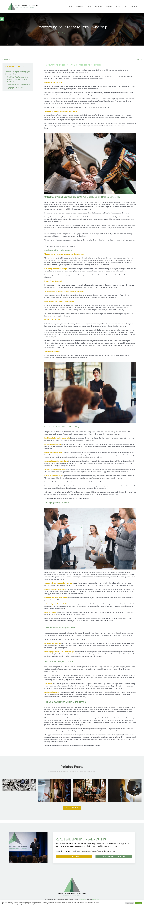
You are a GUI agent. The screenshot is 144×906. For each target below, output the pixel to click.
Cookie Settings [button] (129, 903)
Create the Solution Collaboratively (18, 85)
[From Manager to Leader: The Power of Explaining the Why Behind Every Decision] (54, 790)
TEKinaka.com (95, 899)
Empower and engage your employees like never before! (17, 73)
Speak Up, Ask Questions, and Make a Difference (18, 79)
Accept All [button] (138, 903)
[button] (2, 19)
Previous (7, 59)
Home (59, 33)
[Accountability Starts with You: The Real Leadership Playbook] (125, 790)
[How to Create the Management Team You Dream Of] (89, 790)
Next (138, 59)
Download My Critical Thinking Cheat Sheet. (58, 250)
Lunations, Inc (83, 899)
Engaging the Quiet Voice (15, 88)
